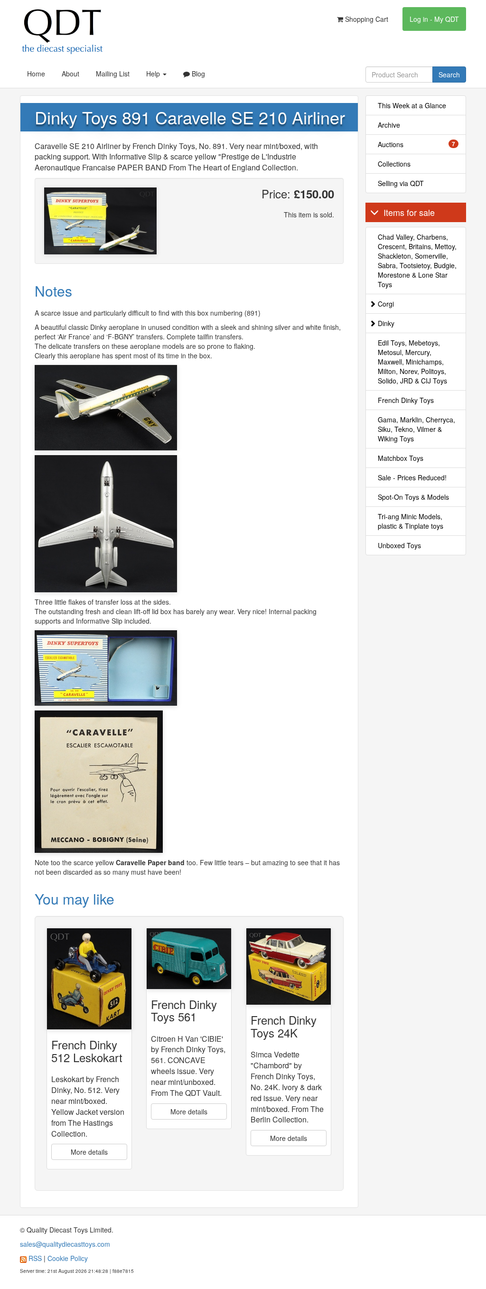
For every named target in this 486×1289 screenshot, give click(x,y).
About (70, 73)
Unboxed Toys (399, 545)
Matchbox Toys (400, 458)
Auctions (417, 144)
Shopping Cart (365, 19)
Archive (389, 125)
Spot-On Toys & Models (413, 497)
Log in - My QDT (434, 19)
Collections (394, 163)
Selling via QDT (401, 183)
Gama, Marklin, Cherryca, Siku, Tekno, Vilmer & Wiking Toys (416, 429)
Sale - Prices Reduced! (412, 477)
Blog (197, 73)
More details (89, 1152)
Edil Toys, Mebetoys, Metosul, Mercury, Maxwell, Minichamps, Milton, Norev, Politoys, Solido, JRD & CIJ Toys (412, 361)
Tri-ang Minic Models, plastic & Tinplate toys (410, 521)
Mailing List (113, 73)
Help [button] (154, 73)
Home (36, 73)
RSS (35, 1258)
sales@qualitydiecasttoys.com (65, 1244)
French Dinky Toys (406, 400)
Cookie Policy (67, 1258)
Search (449, 74)
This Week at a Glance (412, 105)
